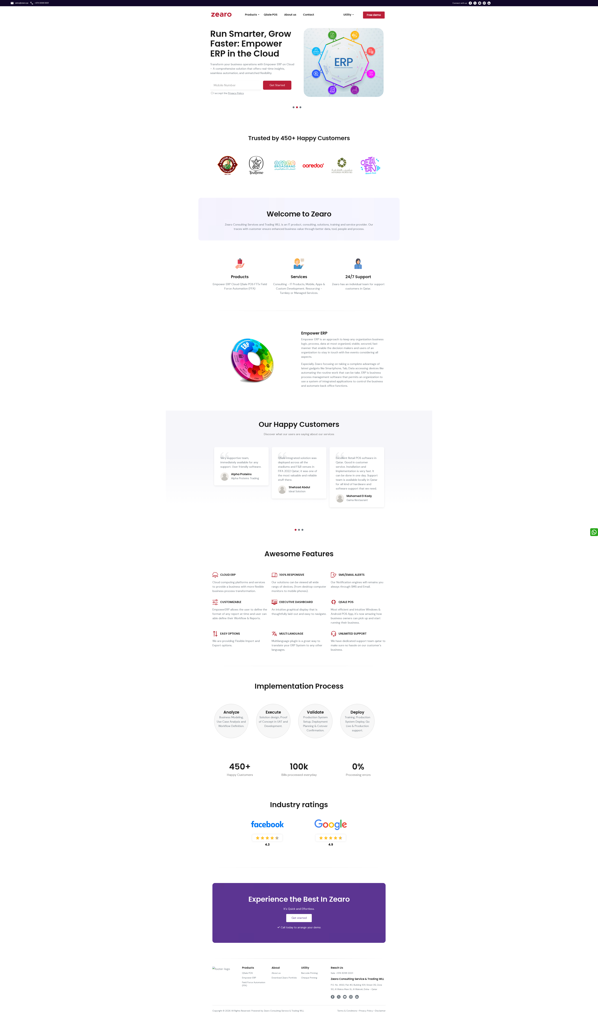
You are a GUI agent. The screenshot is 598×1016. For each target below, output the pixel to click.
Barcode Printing (309, 973)
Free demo (374, 15)
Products (251, 15)
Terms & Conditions (347, 1010)
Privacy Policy (236, 93)
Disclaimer (380, 1010)
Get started (299, 918)
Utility (347, 15)
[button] (293, 107)
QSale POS (270, 15)
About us (290, 15)
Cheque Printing (309, 977)
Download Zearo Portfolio (284, 977)
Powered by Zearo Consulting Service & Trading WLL (277, 1010)
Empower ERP (249, 977)
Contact (308, 15)
